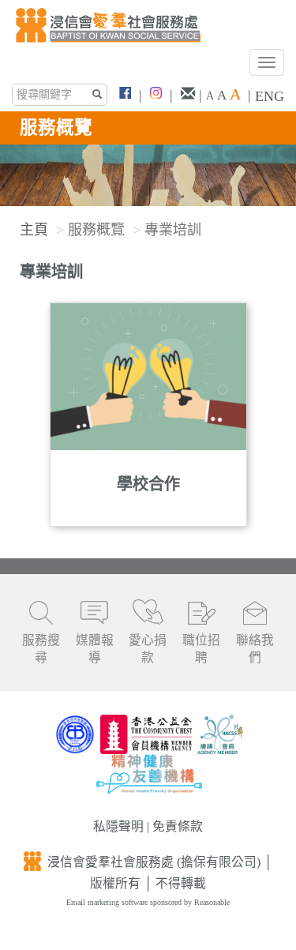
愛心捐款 (148, 649)
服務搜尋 (41, 649)
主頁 (34, 230)
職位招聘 (201, 649)
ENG (269, 96)
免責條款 (177, 826)
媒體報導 (95, 649)
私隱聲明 (118, 826)
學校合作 (148, 484)
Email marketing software (108, 902)
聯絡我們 (255, 649)
